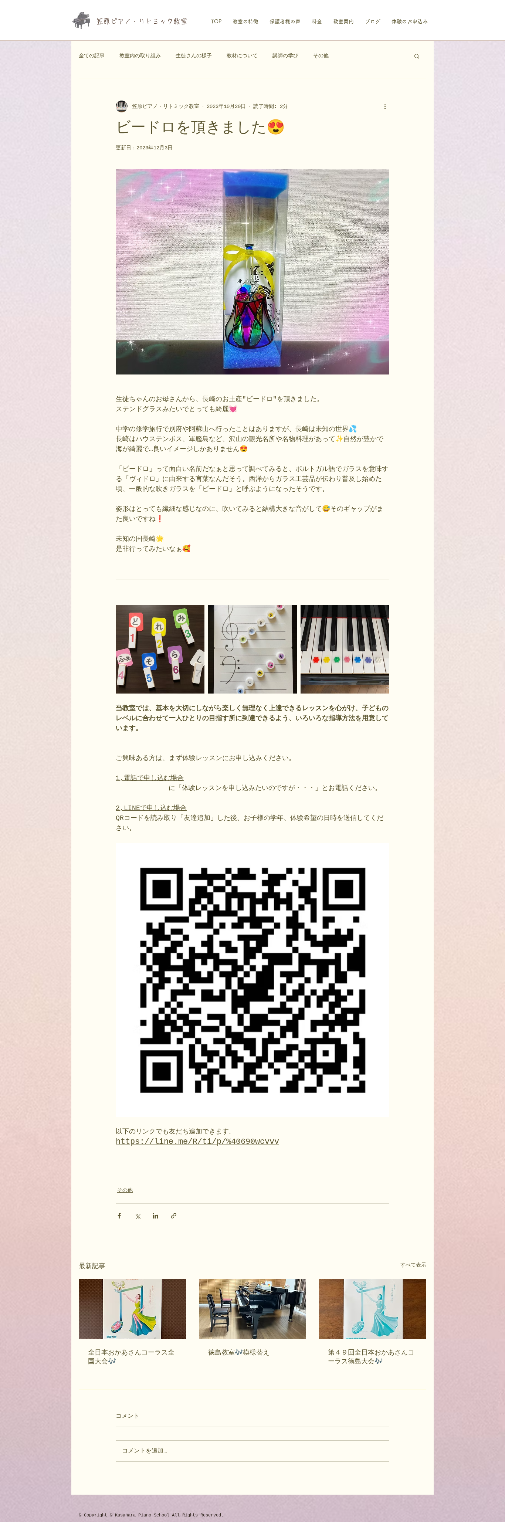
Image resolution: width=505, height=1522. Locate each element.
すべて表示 (413, 1265)
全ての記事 (92, 56)
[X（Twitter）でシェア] (137, 1215)
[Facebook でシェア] (119, 1215)
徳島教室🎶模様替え (239, 1352)
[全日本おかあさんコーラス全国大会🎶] (132, 1309)
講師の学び (285, 56)
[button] (416, 56)
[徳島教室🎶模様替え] (252, 1309)
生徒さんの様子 (194, 56)
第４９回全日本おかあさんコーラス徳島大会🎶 (371, 1357)
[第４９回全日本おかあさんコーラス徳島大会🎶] (372, 1309)
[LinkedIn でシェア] (155, 1215)
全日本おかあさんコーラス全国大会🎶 (131, 1357)
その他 (321, 56)
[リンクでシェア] (173, 1215)
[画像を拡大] (160, 649)
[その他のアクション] (384, 106)
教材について (242, 56)
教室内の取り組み (140, 56)
